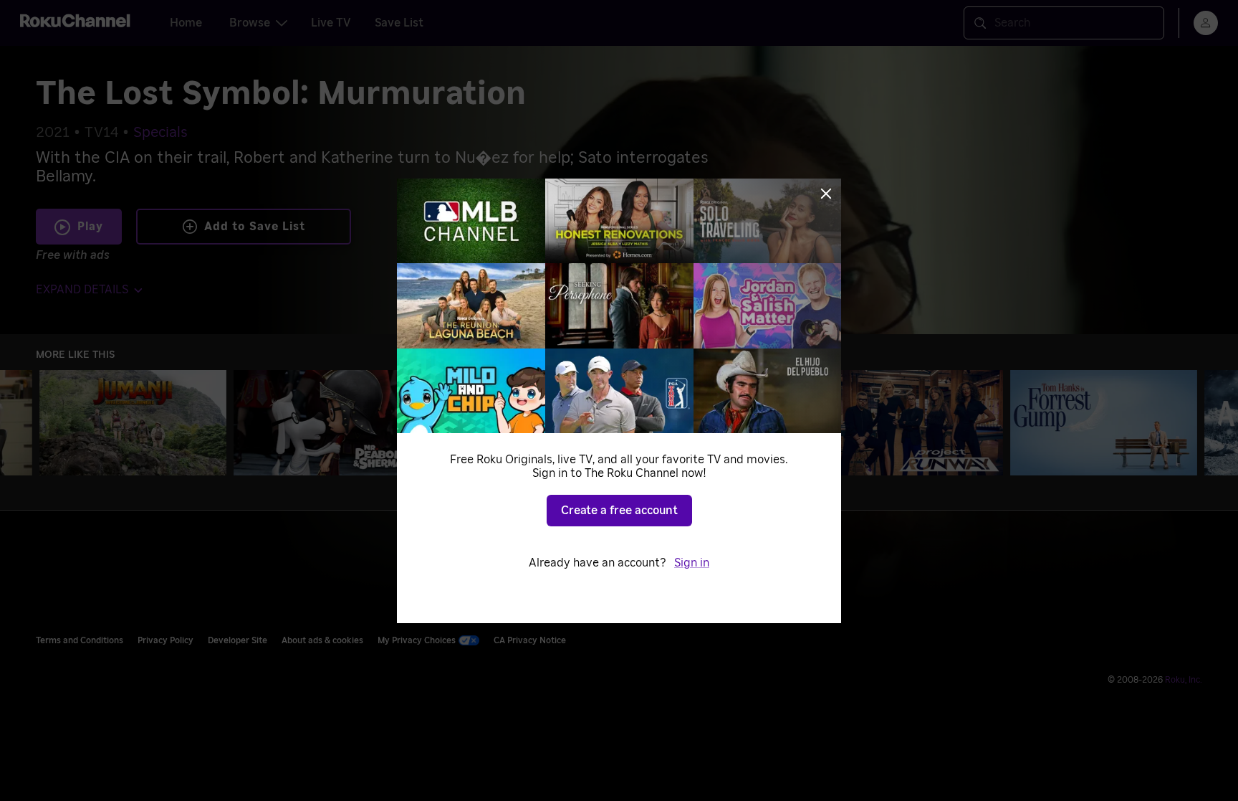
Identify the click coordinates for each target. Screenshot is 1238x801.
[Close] (826, 193)
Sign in (691, 563)
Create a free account (619, 510)
